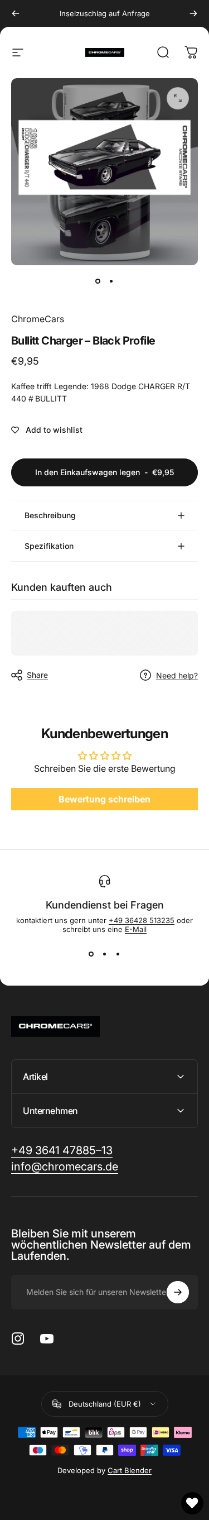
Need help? (177, 675)
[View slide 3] (118, 953)
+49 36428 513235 (141, 920)
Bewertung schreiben (104, 799)
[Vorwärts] (193, 13)
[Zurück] (15, 13)
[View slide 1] (91, 953)
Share (37, 675)
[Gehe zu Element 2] (111, 281)
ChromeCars (37, 318)
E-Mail (136, 929)
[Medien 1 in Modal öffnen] (178, 98)
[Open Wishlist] (192, 1503)
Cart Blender (130, 1470)
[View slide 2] (104, 953)
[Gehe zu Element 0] (98, 281)
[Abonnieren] (178, 1292)
